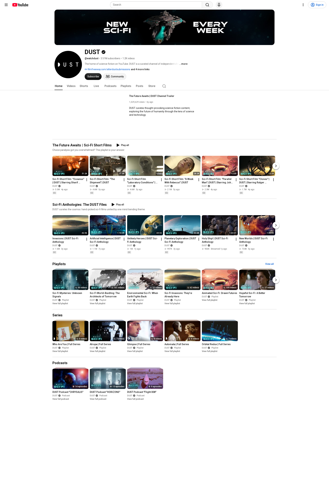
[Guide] (6, 5)
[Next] (275, 165)
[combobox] (157, 5)
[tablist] (164, 86)
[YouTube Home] (20, 5)
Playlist (65, 300)
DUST (55, 186)
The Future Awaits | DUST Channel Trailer (151, 96)
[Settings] (303, 5)
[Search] (207, 4)
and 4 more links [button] (140, 69)
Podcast (66, 396)
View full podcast (60, 399)
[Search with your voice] (219, 4)
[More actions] (86, 179)
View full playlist (60, 303)
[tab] (58, 86)
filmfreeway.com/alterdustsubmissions (108, 69)
